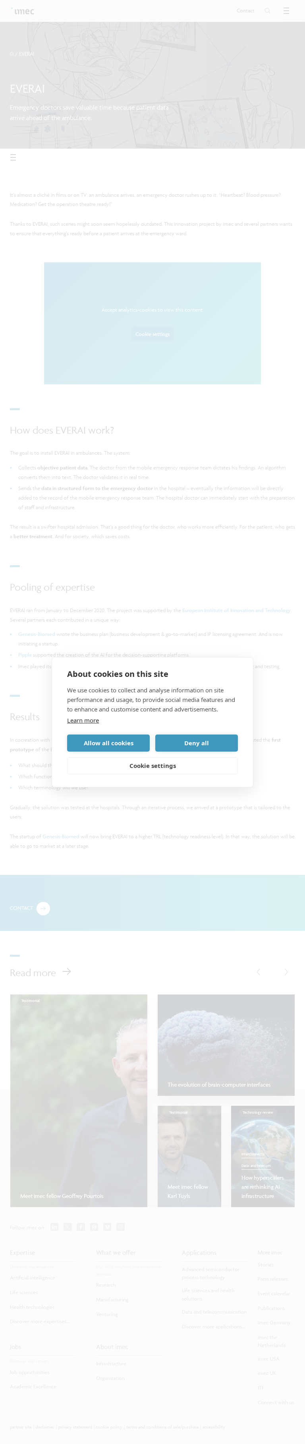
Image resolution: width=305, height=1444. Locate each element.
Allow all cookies (108, 743)
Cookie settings (152, 765)
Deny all (196, 743)
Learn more (83, 720)
